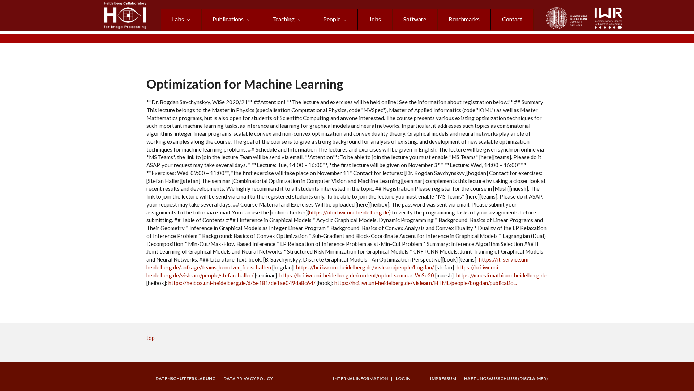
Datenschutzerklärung (185, 379)
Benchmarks (464, 19)
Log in (403, 379)
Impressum (443, 379)
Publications (228, 19)
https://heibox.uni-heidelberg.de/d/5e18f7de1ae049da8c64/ (242, 283)
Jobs (375, 19)
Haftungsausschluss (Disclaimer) (506, 379)
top (150, 338)
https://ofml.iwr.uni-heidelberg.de (349, 212)
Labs (178, 19)
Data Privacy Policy (248, 379)
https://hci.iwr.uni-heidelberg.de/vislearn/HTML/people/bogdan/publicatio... (425, 283)
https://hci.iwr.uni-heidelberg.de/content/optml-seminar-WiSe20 (356, 275)
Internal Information (360, 379)
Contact (512, 19)
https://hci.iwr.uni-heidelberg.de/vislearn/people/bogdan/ (365, 267)
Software (414, 19)
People (331, 19)
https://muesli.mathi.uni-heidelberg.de (501, 275)
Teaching (283, 19)
